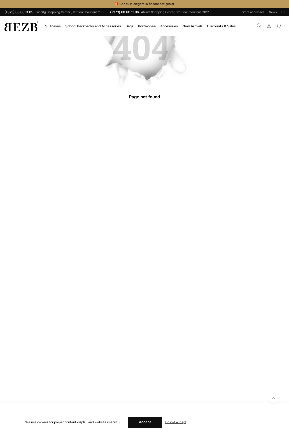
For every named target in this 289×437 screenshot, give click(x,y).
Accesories (169, 26)
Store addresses (253, 12)
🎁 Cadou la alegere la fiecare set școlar (144, 4)
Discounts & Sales (221, 26)
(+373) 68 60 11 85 (19, 12)
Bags (129, 26)
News (273, 12)
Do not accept (175, 422)
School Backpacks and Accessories (93, 26)
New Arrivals (192, 26)
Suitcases (53, 26)
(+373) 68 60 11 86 (124, 12)
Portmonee (147, 26)
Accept (145, 422)
